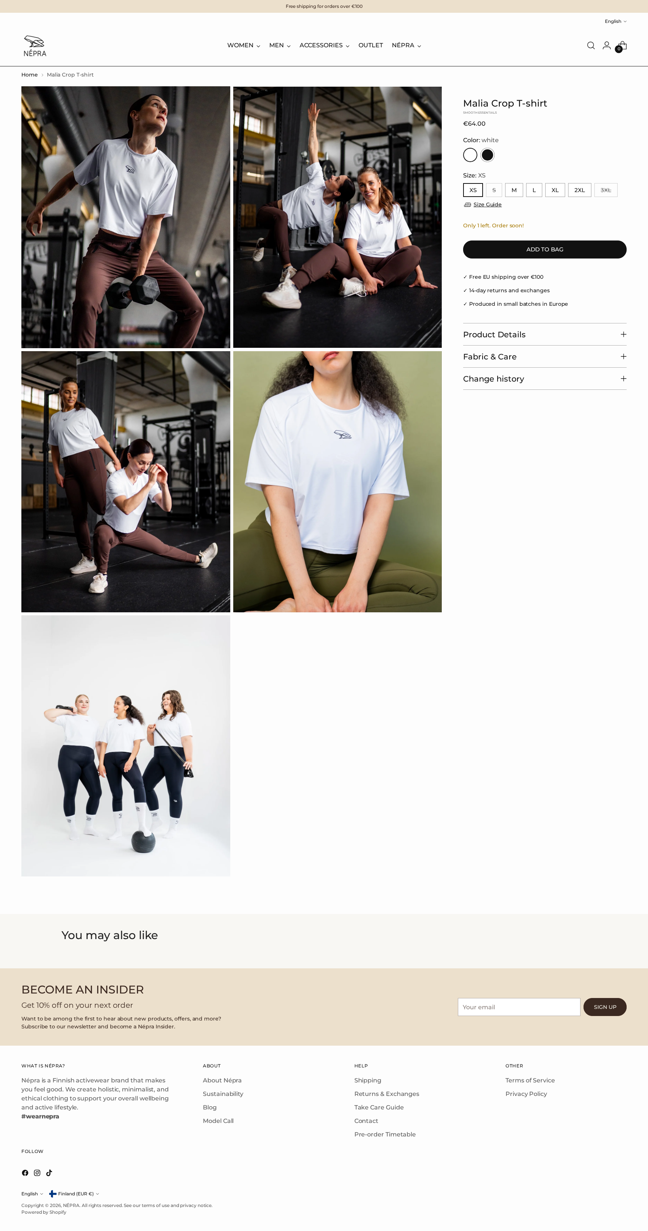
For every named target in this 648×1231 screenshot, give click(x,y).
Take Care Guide (379, 1107)
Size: (474, 175)
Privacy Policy (526, 1093)
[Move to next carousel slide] (585, 953)
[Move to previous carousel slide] (63, 953)
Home (29, 74)
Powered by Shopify (43, 1212)
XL (555, 190)
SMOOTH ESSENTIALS (480, 112)
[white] (470, 155)
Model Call (218, 1120)
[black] (487, 155)
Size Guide (488, 204)
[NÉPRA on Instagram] (37, 1174)
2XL (579, 190)
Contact (366, 1120)
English (613, 21)
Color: (481, 140)
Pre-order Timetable (385, 1134)
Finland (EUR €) (76, 1193)
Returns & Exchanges (386, 1093)
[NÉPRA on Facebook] (25, 1174)
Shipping (367, 1080)
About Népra (222, 1080)
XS (473, 190)
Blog (210, 1107)
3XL (606, 190)
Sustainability (223, 1093)
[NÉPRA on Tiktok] (49, 1174)
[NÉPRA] (34, 45)
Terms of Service (530, 1080)
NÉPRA (71, 1205)
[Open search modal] (591, 45)
